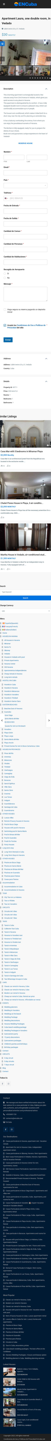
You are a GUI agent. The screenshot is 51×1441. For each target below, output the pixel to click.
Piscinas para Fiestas (12, 876)
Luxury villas (8, 818)
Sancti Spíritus (9, 784)
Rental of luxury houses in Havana (16, 821)
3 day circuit (8, 1058)
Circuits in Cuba (11, 1342)
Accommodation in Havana (14, 890)
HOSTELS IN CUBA (9, 680)
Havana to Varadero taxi (13, 935)
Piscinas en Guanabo (12, 873)
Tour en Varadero (10, 904)
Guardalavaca (9, 804)
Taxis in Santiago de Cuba (13, 976)
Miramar (7, 644)
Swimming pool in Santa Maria (15, 831)
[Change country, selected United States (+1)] (6, 198)
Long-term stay (8, 848)
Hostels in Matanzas (11, 691)
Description (8, 89)
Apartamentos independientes (15, 670)
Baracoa (7, 780)
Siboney (7, 650)
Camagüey (8, 773)
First (5, 161)
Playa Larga (8, 736)
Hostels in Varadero (11, 695)
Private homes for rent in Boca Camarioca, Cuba (21, 746)
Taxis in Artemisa (10, 945)
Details (6, 381)
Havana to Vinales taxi (12, 942)
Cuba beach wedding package (15, 1027)
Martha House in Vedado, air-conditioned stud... (23, 554)
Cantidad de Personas (14, 244)
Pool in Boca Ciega (11, 824)
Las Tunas (8, 797)
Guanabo (7, 712)
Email (7, 167)
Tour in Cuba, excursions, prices (17, 1345)
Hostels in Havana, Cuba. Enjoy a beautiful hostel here (25, 1175)
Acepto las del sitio (26, 326)
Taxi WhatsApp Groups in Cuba (15, 979)
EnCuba (9, 1122)
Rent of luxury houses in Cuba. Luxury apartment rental (26, 1316)
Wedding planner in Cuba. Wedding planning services (25, 1358)
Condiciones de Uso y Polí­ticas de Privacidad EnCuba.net (24, 1439)
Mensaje (8, 284)
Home (4, 633)
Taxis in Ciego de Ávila (12, 959)
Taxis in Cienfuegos (11, 962)
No (8, 278)
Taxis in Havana (10, 932)
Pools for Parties (10, 841)
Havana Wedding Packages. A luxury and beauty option (26, 1355)
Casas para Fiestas (11, 879)
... (24, 461)
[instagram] (8, 1083)
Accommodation (8, 883)
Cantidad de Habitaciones (15, 257)
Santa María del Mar (11, 719)
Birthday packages (11, 1047)
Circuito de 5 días (10, 915)
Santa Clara (8, 790)
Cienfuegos (8, 770)
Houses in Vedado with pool (14, 657)
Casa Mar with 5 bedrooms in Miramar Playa (22, 451)
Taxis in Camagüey (11, 966)
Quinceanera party (11, 1034)
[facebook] (2, 1083)
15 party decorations (12, 1037)
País (6, 180)
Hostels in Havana (11, 688)
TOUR (4, 893)
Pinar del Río (8, 753)
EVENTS (5, 1003)
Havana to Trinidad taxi (12, 939)
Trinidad (7, 767)
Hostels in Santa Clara (12, 701)
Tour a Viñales (9, 901)
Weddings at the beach (12, 1014)
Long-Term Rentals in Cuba (14, 852)
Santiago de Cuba (10, 807)
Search (25, 598)
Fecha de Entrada (12, 205)
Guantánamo (9, 810)
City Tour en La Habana (12, 897)
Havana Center (9, 664)
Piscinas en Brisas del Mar (13, 869)
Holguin (7, 800)
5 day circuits (9, 1061)
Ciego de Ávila (9, 777)
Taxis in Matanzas (11, 952)
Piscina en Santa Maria (14, 1329)
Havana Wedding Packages (14, 1024)
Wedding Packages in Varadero (15, 1030)
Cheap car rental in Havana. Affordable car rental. (22, 1000)
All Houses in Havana (12, 640)
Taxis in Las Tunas (11, 969)
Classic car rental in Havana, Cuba (16, 986)
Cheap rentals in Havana (13, 674)
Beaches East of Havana (13, 709)
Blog (4, 1068)
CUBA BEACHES (8, 722)
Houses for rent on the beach (15, 726)
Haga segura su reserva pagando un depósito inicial (26, 310)
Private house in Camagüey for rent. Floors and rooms (25, 1246)
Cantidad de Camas (13, 231)
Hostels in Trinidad (11, 698)
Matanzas (8, 760)
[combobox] (25, 185)
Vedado (7, 654)
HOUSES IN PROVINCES (11, 749)
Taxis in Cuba (9, 925)
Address (7, 358)
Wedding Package (10, 1017)
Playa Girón (8, 733)
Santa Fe (7, 647)
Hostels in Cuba (10, 685)
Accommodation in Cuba (13, 887)
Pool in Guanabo (10, 838)
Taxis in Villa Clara (10, 955)
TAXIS (4, 921)
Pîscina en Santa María (12, 866)
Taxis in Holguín (10, 972)
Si (8, 273)
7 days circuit (9, 1065)
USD (3, 611)
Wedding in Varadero (12, 1010)
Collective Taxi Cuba (11, 929)
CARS (4, 982)
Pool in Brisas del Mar (12, 835)
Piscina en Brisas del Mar (15, 1332)
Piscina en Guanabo (13, 1335)
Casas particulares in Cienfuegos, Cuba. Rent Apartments (27, 1255)
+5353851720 (11, 1114)
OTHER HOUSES (8, 814)
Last (28, 161)
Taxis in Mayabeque (11, 949)
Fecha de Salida (11, 218)
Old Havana (8, 667)
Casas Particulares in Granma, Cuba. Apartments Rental (26, 1258)
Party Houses (9, 845)
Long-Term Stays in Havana (14, 855)
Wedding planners (10, 1007)
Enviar (8, 340)
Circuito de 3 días (10, 911)
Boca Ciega (8, 715)
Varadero (7, 729)
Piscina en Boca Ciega (12, 862)
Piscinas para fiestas (13, 1339)
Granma (7, 794)
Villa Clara (8, 787)
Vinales (7, 763)
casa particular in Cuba (24, 1105)
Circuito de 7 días (10, 918)
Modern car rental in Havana (14, 993)
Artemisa (7, 757)
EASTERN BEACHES (9, 705)
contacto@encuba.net (14, 1118)
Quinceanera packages (12, 1041)
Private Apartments (11, 660)
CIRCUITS (6, 907)
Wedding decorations (12, 1020)
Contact (5, 1051)
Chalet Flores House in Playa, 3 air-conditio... (22, 503)
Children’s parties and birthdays (15, 1044)
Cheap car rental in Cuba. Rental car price (19, 996)
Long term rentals (10, 677)
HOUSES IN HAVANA (10, 636)
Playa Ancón (9, 743)
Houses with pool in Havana (14, 828)
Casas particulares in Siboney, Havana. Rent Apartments (26, 1153)
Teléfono (8, 193)
